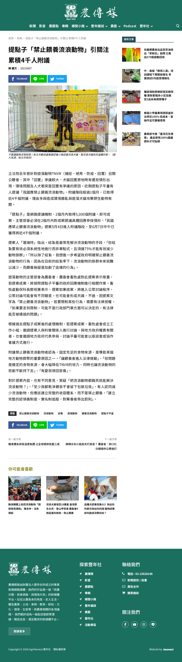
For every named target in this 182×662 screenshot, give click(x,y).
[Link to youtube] (134, 624)
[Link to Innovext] (169, 649)
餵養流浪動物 (89, 413)
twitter (60, 78)
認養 (60, 413)
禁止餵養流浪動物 (29, 413)
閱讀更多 (19, 631)
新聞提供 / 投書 (137, 580)
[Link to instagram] (144, 624)
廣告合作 (133, 586)
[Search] (177, 26)
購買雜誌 (133, 593)
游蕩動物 (72, 413)
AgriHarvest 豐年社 (40, 649)
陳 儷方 (12, 68)
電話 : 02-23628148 (139, 574)
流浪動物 (48, 413)
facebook (22, 78)
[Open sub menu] (87, 26)
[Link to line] (153, 624)
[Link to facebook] (125, 624)
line (41, 78)
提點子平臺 (107, 413)
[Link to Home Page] (91, 10)
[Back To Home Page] (34, 569)
